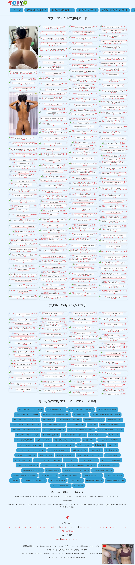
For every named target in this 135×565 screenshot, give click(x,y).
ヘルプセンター (73, 539)
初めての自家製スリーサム (97, 435)
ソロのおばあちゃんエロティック (58, 450)
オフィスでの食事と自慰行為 (24, 440)
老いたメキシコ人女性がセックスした (27, 435)
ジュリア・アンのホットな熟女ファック (30, 445)
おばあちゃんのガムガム (43, 440)
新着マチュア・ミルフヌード (36, 10)
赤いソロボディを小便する (50, 435)
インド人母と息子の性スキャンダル (27, 465)
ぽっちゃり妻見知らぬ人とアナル (102, 470)
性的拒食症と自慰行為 (52, 470)
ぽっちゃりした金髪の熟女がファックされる (81, 430)
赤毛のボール (14, 480)
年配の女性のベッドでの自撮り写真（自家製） (26, 430)
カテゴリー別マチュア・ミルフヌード (114, 10)
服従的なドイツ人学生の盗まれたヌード (112, 424)
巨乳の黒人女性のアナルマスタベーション (67, 440)
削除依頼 (64, 539)
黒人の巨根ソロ (113, 435)
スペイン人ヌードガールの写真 (61, 485)
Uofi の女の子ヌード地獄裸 (94, 480)
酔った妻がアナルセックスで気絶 (25, 455)
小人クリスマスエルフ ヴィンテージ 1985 (81, 409)
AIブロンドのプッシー (84, 445)
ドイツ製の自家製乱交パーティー (107, 409)
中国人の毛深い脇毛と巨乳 (57, 480)
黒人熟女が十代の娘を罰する (65, 455)
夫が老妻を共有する (89, 440)
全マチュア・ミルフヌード (87, 10)
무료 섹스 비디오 (67, 531)
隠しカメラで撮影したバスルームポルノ (69, 419)
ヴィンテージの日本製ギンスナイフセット (110, 430)
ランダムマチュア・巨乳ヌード (62, 10)
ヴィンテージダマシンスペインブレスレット (47, 460)
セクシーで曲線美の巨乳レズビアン (54, 424)
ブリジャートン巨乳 (70, 460)
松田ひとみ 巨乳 (99, 445)
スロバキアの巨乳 (96, 450)
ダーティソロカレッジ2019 (76, 424)
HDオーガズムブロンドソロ (22, 460)
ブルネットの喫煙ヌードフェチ (109, 465)
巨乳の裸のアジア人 (111, 450)
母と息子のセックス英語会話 (113, 475)
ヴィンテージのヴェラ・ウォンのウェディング (31, 450)
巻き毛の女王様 (78, 485)
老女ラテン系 (112, 445)
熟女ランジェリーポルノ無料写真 (110, 460)
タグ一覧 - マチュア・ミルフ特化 (117, 527)
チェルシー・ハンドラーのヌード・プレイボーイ (60, 445)
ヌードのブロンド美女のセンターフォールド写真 (82, 465)
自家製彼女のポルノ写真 (79, 450)
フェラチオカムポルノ (112, 455)
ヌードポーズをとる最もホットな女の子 (24, 475)
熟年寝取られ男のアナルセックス (32, 470)
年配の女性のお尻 (48, 419)
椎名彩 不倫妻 (92, 424)
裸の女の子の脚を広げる (115, 419)
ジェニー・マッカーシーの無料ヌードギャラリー (106, 414)
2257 (58, 539)
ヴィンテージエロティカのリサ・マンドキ (90, 455)
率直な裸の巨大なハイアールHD (94, 419)
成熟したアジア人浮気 (46, 455)
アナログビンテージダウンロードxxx (52, 465)
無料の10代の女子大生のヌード (115, 480)
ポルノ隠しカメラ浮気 (75, 480)
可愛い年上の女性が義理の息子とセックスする (56, 414)
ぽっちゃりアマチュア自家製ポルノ (109, 440)
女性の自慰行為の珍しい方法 (48, 475)
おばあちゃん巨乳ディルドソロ (92, 475)
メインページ (16, 10)
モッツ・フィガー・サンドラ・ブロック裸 (31, 409)
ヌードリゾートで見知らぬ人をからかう (73, 435)
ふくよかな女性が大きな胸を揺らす (54, 430)
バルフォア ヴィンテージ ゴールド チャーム (26, 419)
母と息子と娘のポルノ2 (80, 414)
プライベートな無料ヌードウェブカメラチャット (25, 424)
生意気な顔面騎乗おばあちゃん (56, 409)
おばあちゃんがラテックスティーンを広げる (76, 470)
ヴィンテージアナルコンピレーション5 (34, 480)
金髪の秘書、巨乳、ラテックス (70, 475)
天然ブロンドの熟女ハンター (88, 460)
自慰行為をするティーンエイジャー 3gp (26, 414)
